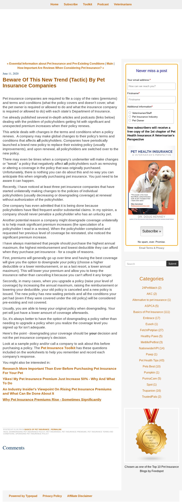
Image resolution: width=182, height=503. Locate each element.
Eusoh (152, 324)
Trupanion (151, 390)
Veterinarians (123, 4)
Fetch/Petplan (151, 330)
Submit (172, 263)
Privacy (160, 248)
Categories (152, 278)
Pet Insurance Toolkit (58, 348)
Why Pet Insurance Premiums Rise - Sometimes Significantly (52, 399)
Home (54, 4)
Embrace (151, 318)
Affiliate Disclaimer (79, 495)
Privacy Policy (52, 495)
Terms (149, 248)
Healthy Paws (151, 336)
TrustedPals (151, 396)
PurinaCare (151, 378)
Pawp (151, 354)
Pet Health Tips (151, 360)
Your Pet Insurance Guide (91, 34)
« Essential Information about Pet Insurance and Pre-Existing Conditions (56, 63)
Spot (152, 384)
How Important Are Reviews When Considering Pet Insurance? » (60, 67)
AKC (152, 293)
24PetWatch (151, 287)
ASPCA (152, 305)
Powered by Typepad (23, 495)
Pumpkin (151, 372)
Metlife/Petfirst (152, 342)
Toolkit (87, 4)
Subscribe (71, 4)
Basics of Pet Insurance (37, 429)
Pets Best (151, 366)
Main (110, 63)
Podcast (103, 4)
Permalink (56, 429)
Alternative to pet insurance (151, 299)
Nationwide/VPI (151, 348)
